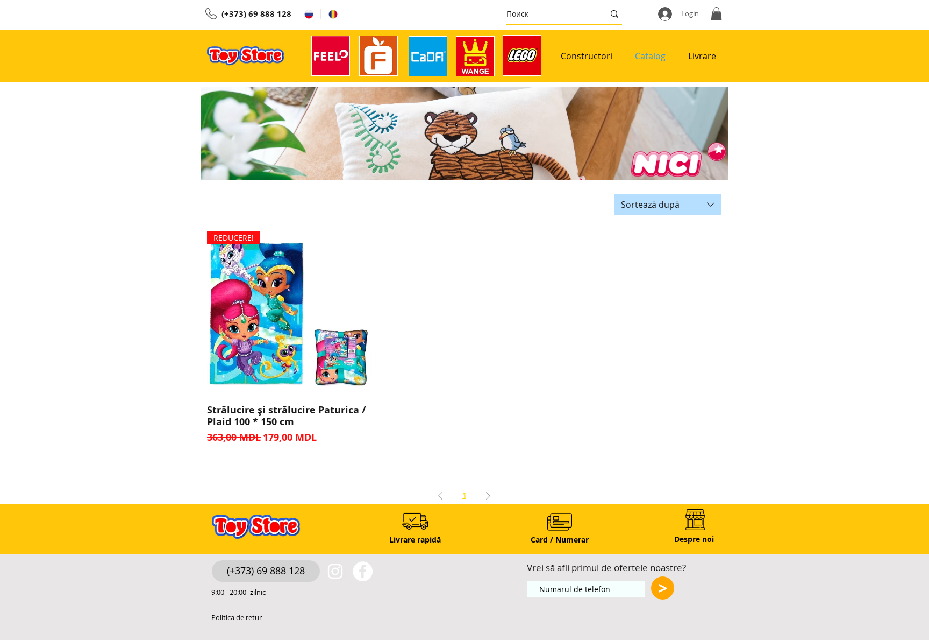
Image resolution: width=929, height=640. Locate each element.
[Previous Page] (440, 495)
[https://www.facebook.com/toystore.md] (363, 571)
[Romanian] (332, 14)
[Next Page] (488, 495)
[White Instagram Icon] (335, 571)
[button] (716, 13)
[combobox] (667, 204)
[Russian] (308, 14)
